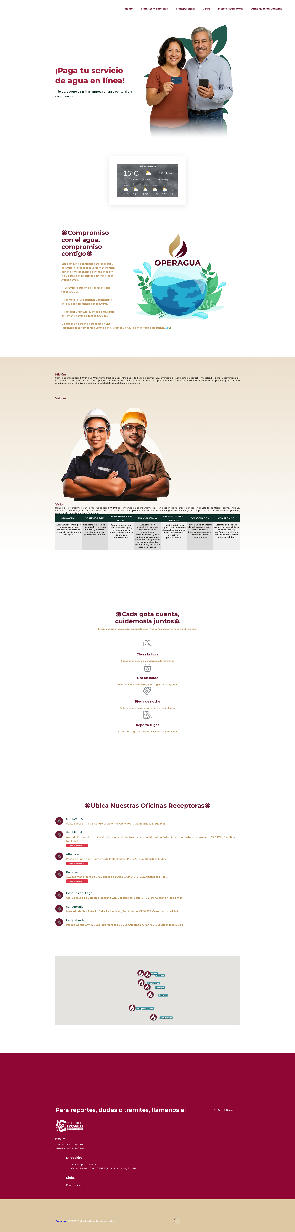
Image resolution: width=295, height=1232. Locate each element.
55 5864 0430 (224, 1110)
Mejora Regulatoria (230, 8)
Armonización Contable (266, 8)
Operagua (61, 1221)
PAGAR (65, 109)
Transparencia (185, 8)
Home (129, 8)
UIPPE (206, 8)
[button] (147, 987)
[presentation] (13, 83)
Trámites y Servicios (154, 8)
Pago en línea (74, 1185)
